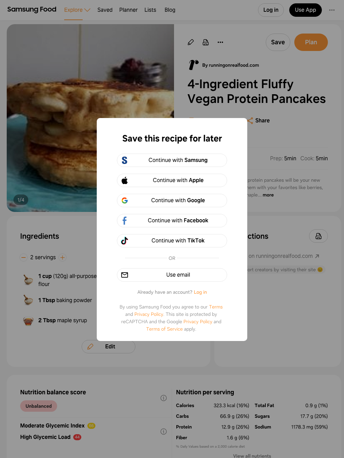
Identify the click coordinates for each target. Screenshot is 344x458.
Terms (216, 307)
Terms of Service (164, 329)
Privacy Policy (148, 314)
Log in (200, 292)
